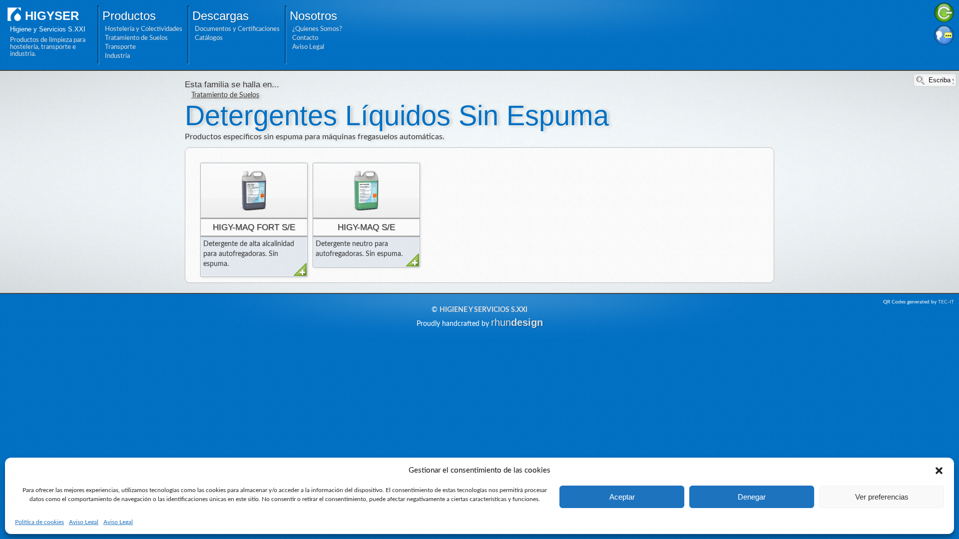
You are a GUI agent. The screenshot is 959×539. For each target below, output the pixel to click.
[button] (939, 471)
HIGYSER (52, 15)
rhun (517, 322)
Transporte (120, 47)
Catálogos (209, 38)
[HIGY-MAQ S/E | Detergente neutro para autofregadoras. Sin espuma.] (366, 190)
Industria (117, 56)
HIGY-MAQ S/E (366, 227)
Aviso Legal (83, 522)
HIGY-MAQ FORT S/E (254, 227)
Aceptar (622, 497)
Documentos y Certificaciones (237, 29)
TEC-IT (946, 301)
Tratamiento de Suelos (136, 38)
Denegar (752, 497)
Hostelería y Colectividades (143, 29)
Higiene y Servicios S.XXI (483, 309)
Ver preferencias (882, 497)
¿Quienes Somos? (317, 29)
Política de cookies (39, 522)
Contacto (305, 38)
